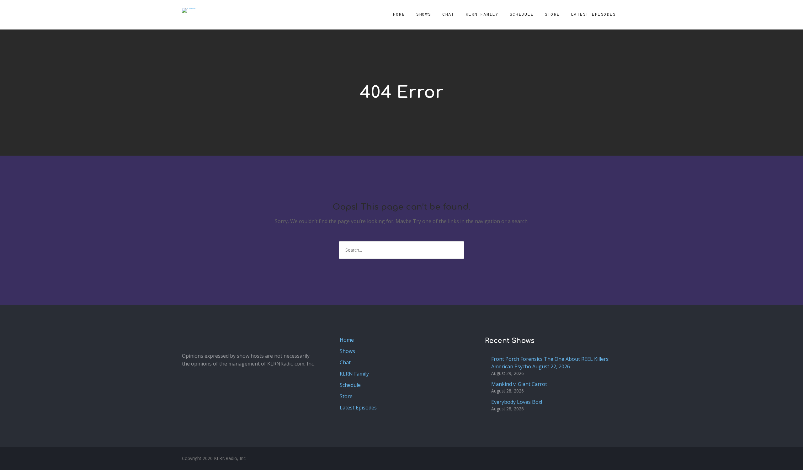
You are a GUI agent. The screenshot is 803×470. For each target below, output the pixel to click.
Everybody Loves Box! (516, 401)
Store (552, 14)
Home (399, 14)
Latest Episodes (593, 14)
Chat (448, 14)
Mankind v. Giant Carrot (519, 384)
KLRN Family (481, 14)
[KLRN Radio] (188, 10)
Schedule (521, 14)
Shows (423, 14)
